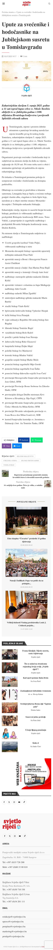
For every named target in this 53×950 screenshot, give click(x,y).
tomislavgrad (8, 465)
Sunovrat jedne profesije (36, 716)
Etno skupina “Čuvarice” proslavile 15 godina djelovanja (26, 540)
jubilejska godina (10, 461)
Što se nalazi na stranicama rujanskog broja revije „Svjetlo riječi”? (35, 666)
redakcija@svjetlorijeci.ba (14, 916)
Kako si (36, 742)
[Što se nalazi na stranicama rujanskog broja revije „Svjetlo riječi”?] (10, 667)
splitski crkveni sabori (30, 461)
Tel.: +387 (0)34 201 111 (13, 901)
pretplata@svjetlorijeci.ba (13, 926)
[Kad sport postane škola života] (10, 681)
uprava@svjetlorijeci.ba (13, 921)
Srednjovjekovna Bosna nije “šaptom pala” (35, 705)
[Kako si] (10, 747)
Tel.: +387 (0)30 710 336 (13, 889)
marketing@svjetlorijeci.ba (14, 931)
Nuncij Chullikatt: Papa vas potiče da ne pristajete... (26, 582)
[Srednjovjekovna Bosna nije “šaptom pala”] (10, 707)
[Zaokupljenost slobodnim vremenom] (10, 694)
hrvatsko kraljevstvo (25, 456)
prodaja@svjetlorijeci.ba (13, 936)
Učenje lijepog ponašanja (35, 729)
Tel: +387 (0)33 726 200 (13, 862)
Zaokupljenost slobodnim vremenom (35, 690)
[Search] (49, 4)
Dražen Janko (35, 710)
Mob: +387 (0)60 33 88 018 (14, 866)
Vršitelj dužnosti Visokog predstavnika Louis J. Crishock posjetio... (26, 624)
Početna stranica (8, 12)
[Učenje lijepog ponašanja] (10, 734)
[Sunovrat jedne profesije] (10, 721)
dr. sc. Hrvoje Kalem (35, 694)
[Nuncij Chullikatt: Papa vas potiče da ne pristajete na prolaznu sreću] (26, 563)
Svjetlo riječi (26, 95)
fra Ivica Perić (36, 681)
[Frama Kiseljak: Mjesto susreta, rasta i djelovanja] (10, 654)
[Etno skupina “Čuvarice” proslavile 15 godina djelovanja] (26, 521)
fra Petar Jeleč (36, 720)
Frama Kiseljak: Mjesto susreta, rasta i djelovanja (35, 652)
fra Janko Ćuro (35, 746)
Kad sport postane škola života (35, 677)
